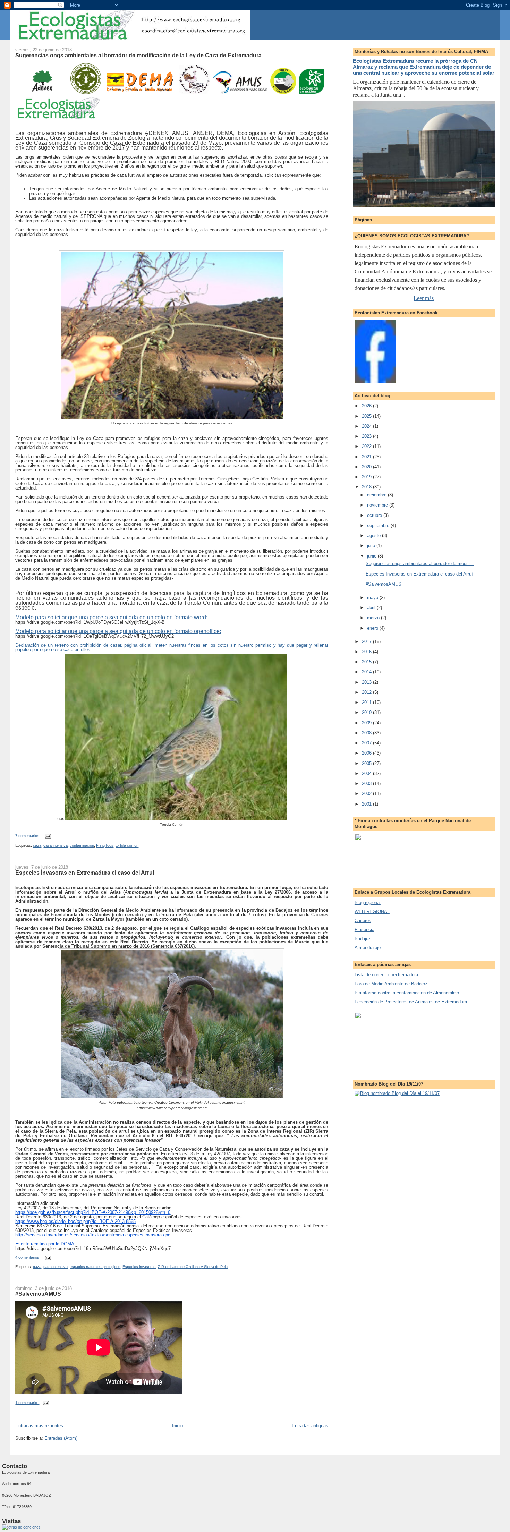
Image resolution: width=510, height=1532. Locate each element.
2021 (367, 456)
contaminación (82, 845)
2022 (367, 446)
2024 (367, 426)
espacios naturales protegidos (95, 1267)
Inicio (177, 1425)
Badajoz (363, 938)
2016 (367, 651)
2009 (367, 722)
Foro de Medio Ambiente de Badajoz (391, 983)
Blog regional (368, 902)
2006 (367, 753)
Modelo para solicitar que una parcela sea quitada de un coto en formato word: (111, 617)
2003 (367, 783)
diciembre (377, 494)
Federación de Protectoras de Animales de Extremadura (411, 1001)
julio (371, 545)
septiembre (379, 525)
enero (373, 628)
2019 (367, 476)
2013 (367, 682)
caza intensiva (55, 845)
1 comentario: (27, 1403)
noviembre (378, 505)
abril (372, 607)
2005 (367, 763)
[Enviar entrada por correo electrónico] (47, 836)
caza (37, 845)
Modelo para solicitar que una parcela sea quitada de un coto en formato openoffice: (118, 631)
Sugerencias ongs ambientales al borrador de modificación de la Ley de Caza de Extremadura (138, 55)
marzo (374, 617)
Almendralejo (368, 947)
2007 (367, 743)
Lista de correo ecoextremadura (386, 974)
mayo (373, 597)
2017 (367, 641)
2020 (367, 466)
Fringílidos (104, 845)
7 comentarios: (28, 836)
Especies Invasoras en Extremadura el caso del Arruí (84, 872)
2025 (367, 416)
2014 (367, 671)
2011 (367, 702)
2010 (367, 712)
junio (372, 556)
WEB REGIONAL (372, 911)
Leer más (424, 298)
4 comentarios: (28, 1257)
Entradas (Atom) (60, 1438)
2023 (367, 436)
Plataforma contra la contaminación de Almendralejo (407, 992)
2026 (367, 405)
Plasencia (364, 929)
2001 (367, 804)
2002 (367, 793)
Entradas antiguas (310, 1425)
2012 (367, 692)
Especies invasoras (139, 1267)
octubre (375, 515)
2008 (367, 732)
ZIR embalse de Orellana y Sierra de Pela (193, 1267)
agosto (374, 535)
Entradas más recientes (39, 1425)
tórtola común (127, 845)
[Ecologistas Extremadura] (375, 381)
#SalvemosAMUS (38, 1294)
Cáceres (363, 920)
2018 (367, 487)
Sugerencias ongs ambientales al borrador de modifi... (420, 563)
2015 (367, 661)
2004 (367, 773)
